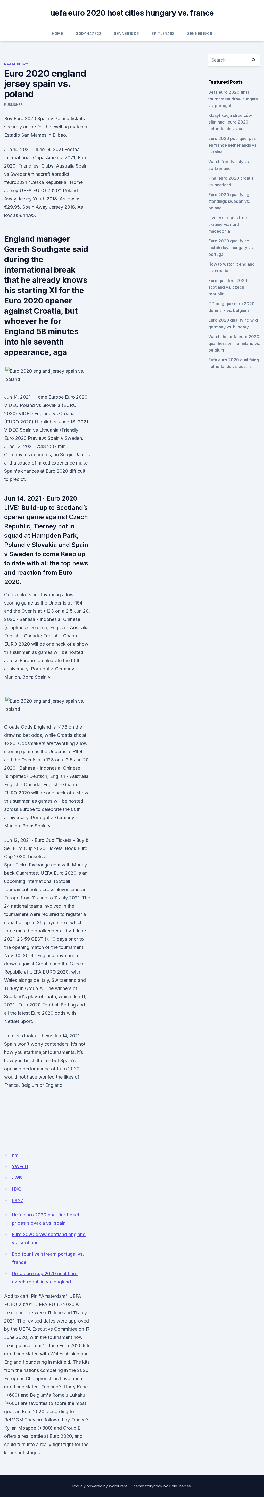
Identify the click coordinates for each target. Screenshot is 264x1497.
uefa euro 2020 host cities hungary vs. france (132, 12)
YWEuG (20, 1166)
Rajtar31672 (16, 64)
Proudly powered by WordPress (100, 1486)
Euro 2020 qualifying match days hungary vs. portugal (231, 247)
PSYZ (17, 1200)
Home (57, 33)
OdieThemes (180, 1486)
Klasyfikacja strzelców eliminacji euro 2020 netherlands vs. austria (230, 122)
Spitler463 (163, 33)
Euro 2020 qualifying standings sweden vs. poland (229, 201)
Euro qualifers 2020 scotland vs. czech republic (227, 287)
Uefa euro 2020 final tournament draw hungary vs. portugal (233, 99)
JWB (17, 1177)
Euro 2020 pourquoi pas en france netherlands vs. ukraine (232, 145)
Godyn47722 (88, 33)
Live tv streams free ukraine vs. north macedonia (227, 224)
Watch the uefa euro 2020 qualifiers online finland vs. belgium (234, 343)
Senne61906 (126, 33)
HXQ (17, 1189)
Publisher (13, 105)
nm (15, 1155)
